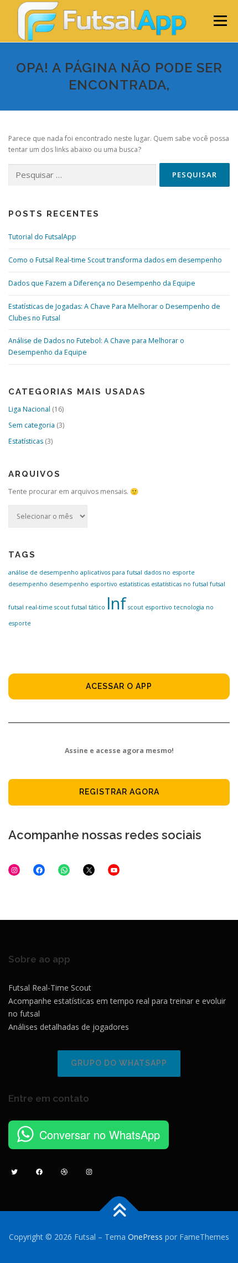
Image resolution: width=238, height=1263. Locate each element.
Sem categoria (31, 425)
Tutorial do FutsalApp (42, 236)
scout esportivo (150, 607)
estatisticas (134, 584)
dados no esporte (169, 572)
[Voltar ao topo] (119, 1210)
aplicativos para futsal (111, 572)
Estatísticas (25, 441)
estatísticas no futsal (179, 584)
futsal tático (88, 607)
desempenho (28, 584)
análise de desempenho (43, 572)
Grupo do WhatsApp (119, 1063)
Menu (219, 20)
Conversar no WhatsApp (99, 1135)
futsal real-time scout (39, 607)
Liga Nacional (29, 409)
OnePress (145, 1237)
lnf (116, 603)
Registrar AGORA (119, 791)
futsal (217, 584)
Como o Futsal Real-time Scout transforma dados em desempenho (115, 260)
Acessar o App (119, 686)
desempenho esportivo (83, 584)
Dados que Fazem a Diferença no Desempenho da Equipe (101, 283)
